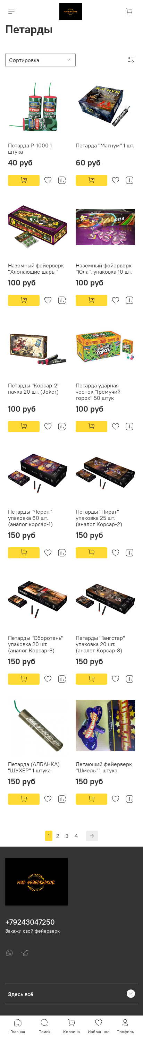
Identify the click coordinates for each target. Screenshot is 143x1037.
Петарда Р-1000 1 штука (30, 148)
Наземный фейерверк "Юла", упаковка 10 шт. (104, 268)
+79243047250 (30, 922)
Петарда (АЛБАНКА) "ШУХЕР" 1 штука (34, 767)
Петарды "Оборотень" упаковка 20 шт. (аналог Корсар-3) (35, 644)
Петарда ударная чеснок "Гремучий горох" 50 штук (98, 391)
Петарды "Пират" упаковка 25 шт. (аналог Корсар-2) (99, 518)
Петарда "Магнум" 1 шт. (105, 145)
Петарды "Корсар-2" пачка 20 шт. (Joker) (33, 388)
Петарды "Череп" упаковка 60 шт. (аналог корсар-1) (30, 518)
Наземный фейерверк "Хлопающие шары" (36, 268)
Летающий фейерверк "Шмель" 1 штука (104, 767)
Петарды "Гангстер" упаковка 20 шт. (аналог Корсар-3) (100, 644)
